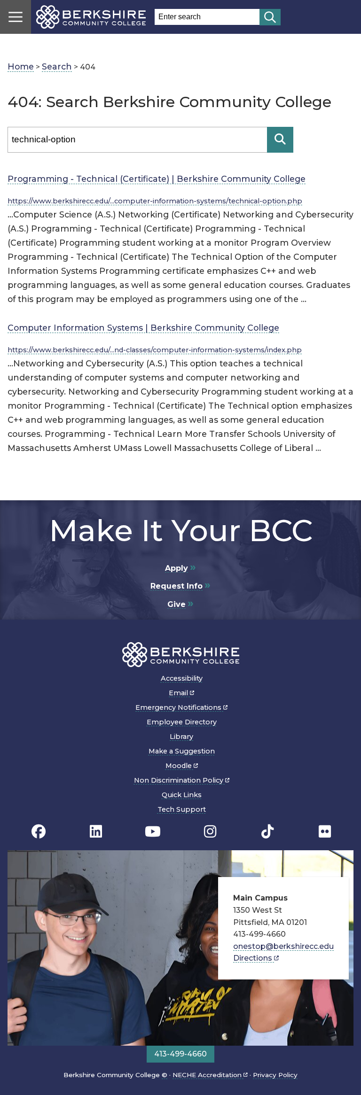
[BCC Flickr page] (325, 831)
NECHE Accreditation (208, 1075)
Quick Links (182, 795)
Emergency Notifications (179, 707)
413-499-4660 (180, 1053)
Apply (176, 568)
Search (57, 66)
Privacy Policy (275, 1075)
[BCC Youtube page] (153, 831)
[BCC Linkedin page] (96, 831)
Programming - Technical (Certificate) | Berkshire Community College (157, 179)
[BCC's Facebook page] (38, 831)
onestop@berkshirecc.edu (283, 946)
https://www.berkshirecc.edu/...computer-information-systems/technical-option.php (155, 201)
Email (179, 693)
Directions (253, 958)
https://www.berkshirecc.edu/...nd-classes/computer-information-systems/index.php (155, 350)
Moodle (179, 765)
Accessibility (182, 678)
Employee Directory (182, 722)
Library (181, 736)
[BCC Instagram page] (210, 831)
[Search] (280, 140)
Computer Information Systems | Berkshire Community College (143, 328)
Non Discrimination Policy (179, 780)
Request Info (176, 586)
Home (21, 66)
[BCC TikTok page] (267, 831)
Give (176, 604)
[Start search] (270, 17)
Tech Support (181, 809)
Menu (15, 17)
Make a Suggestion (182, 751)
